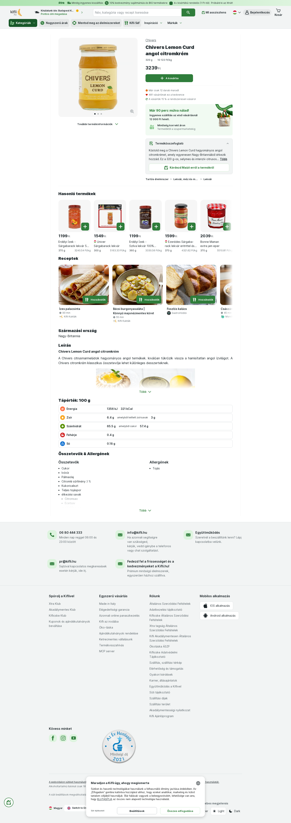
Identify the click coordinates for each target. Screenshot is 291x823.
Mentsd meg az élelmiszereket (99, 23)
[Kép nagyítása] (132, 111)
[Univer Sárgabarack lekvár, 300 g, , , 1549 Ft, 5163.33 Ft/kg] (110, 216)
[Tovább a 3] (101, 114)
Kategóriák (23, 23)
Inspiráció (151, 23)
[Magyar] (236, 12)
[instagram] (63, 738)
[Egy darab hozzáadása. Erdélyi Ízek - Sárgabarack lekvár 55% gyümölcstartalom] (85, 227)
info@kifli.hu (137, 532)
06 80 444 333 (70, 532)
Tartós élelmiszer (157, 179)
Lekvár (208, 179)
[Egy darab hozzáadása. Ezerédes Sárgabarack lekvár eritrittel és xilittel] (192, 227)
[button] (257, 12)
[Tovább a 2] (98, 114)
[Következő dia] (130, 77)
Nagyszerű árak (57, 23)
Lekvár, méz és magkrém (186, 179)
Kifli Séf (134, 23)
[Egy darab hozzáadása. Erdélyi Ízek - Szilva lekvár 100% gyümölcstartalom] (156, 227)
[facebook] (53, 738)
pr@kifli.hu (67, 561)
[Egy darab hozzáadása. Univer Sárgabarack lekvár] (121, 227)
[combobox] (137, 12)
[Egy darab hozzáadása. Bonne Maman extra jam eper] (227, 227)
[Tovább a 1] (95, 114)
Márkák (172, 23)
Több (223, 159)
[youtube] (73, 738)
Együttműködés (207, 532)
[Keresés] (188, 12)
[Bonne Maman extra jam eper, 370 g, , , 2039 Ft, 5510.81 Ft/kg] (216, 216)
